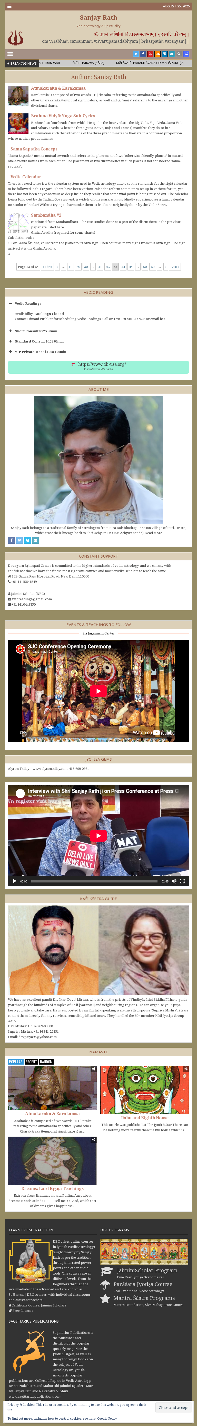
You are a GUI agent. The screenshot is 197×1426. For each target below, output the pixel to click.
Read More (153, 533)
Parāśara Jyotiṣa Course (142, 1284)
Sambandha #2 (46, 215)
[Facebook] (143, 54)
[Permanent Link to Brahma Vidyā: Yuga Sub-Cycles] (18, 123)
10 (70, 266)
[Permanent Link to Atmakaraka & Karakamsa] (18, 96)
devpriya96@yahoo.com (37, 1036)
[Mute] (174, 881)
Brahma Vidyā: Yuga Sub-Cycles (63, 116)
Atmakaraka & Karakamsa (58, 88)
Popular (16, 1061)
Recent (31, 1061)
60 (152, 266)
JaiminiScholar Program (147, 1270)
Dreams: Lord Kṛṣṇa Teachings (52, 1188)
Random (46, 1061)
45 (131, 266)
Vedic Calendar (26, 177)
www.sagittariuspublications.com (35, 1396)
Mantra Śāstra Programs (144, 1297)
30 (86, 266)
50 (145, 266)
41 (100, 266)
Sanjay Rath (98, 17)
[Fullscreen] (182, 881)
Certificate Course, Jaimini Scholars (39, 1305)
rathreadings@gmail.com (32, 599)
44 (123, 266)
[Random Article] (186, 54)
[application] (98, 835)
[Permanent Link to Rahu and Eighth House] (144, 1090)
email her (157, 318)
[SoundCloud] (157, 54)
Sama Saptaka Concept (34, 149)
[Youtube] (150, 54)
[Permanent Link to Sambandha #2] (18, 223)
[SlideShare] (165, 54)
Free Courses (23, 1310)
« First (47, 266)
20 (78, 266)
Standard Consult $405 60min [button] (39, 341)
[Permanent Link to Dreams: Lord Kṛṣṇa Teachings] (52, 1161)
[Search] (179, 54)
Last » (175, 266)
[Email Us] (172, 54)
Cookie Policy (107, 1418)
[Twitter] (136, 54)
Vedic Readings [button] (28, 303)
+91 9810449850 (24, 604)
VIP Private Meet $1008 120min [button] (40, 351)
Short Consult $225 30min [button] (36, 331)
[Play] (14, 881)
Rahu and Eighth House (145, 1118)
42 (108, 266)
